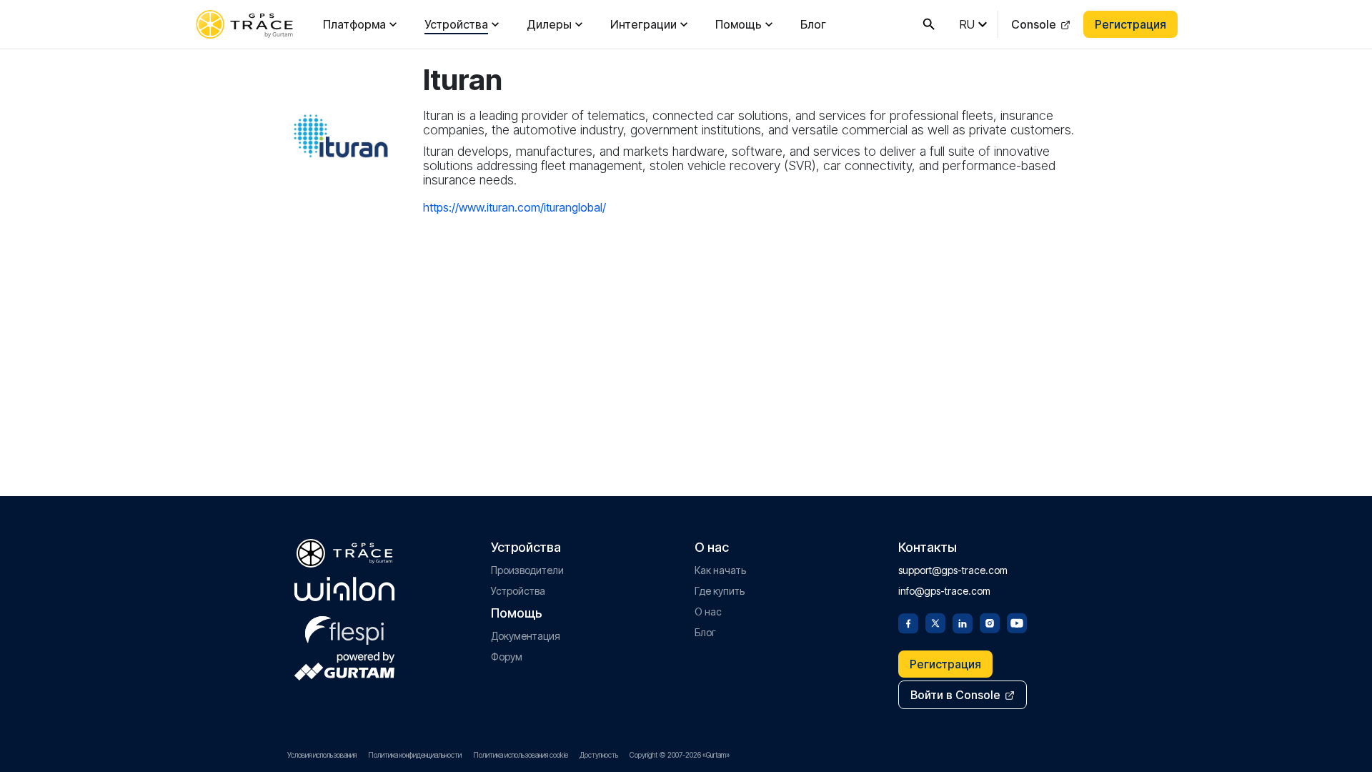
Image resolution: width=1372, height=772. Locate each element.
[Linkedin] (963, 622)
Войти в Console (955, 695)
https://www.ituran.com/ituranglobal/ (514, 207)
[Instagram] (990, 622)
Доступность (599, 755)
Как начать (720, 570)
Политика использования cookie (520, 755)
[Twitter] (935, 622)
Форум (506, 656)
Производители (527, 570)
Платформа (354, 24)
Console (1033, 24)
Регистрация (1130, 24)
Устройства (456, 24)
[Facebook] (908, 622)
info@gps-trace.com (944, 591)
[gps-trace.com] (244, 24)
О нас (708, 611)
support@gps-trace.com (953, 570)
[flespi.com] (344, 627)
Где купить (720, 591)
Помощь (738, 24)
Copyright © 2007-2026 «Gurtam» (680, 755)
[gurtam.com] (344, 589)
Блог (813, 24)
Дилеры (549, 24)
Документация (525, 636)
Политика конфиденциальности (415, 755)
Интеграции (643, 24)
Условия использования (322, 755)
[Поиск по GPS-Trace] (929, 24)
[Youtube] (1017, 622)
